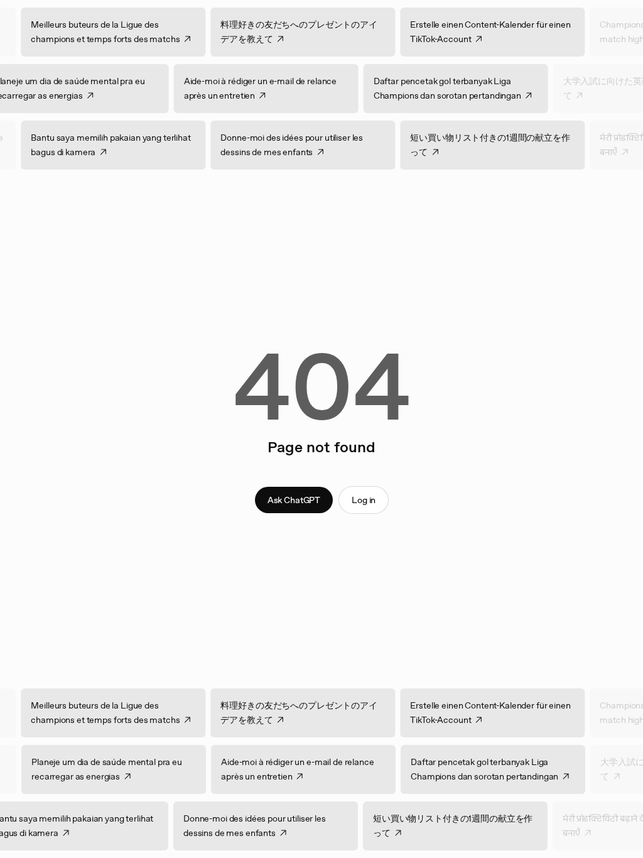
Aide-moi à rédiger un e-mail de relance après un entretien (249, 88)
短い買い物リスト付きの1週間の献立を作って (501, 145)
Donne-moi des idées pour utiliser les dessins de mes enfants (303, 145)
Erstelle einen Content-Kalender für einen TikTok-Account (501, 31)
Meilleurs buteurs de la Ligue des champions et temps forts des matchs (116, 31)
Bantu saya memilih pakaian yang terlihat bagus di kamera (122, 145)
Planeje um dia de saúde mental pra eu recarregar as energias (96, 769)
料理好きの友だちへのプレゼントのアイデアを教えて (310, 31)
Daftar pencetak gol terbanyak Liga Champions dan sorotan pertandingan (436, 88)
